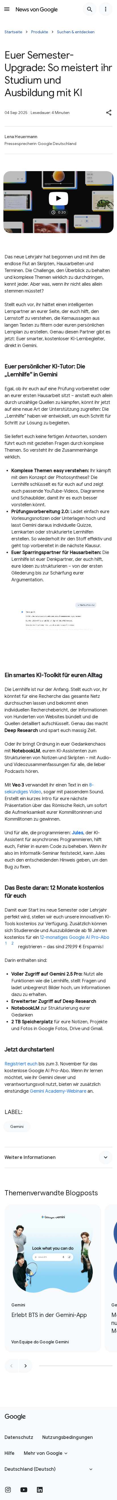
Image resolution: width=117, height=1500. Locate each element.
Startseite (13, 31)
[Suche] (90, 9)
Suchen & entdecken (76, 31)
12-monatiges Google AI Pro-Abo (74, 937)
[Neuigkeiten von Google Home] (37, 9)
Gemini (17, 1126)
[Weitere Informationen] (105, 1157)
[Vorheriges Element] (11, 1366)
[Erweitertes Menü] (105, 9)
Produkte (39, 31)
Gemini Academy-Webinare (58, 1091)
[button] (109, 112)
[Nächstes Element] (25, 1366)
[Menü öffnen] (7, 9)
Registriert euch (21, 1064)
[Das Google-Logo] (15, 1417)
